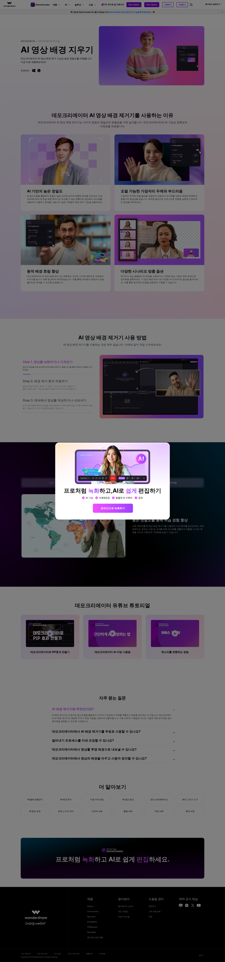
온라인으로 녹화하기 (113, 508)
